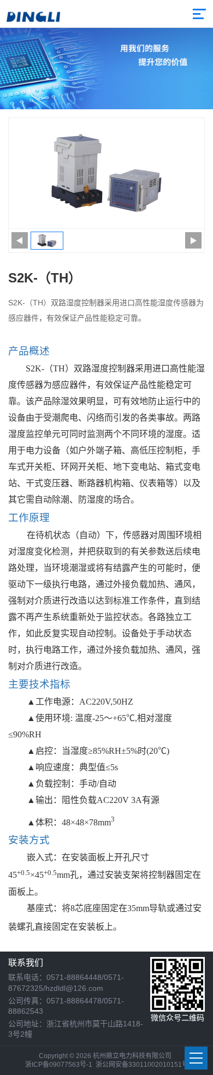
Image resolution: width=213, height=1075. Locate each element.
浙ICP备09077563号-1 (58, 1064)
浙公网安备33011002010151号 (142, 1064)
